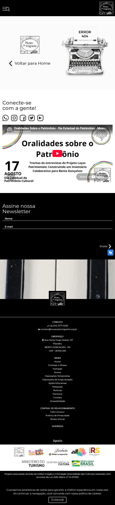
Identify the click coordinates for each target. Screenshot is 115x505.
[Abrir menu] (6, 9)
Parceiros (57, 394)
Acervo (57, 373)
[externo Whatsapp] (5, 116)
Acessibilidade (57, 401)
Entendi (57, 499)
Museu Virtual (57, 419)
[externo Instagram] (14, 116)
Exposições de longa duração (58, 380)
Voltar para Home (32, 63)
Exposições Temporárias (57, 376)
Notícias (57, 391)
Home (57, 362)
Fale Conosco (57, 412)
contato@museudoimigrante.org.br (58, 329)
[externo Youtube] (40, 116)
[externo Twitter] (31, 116)
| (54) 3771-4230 (58, 326)
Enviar (104, 246)
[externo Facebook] (23, 116)
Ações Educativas (58, 383)
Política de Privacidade (57, 416)
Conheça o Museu (57, 365)
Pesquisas (57, 387)
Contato (57, 398)
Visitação (57, 369)
